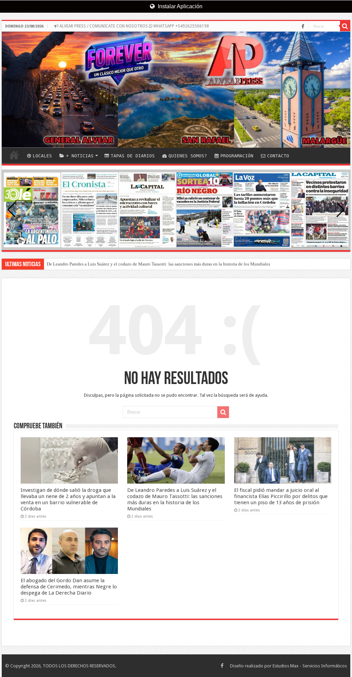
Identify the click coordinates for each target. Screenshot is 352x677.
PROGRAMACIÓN (236, 155)
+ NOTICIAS (80, 155)
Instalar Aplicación (179, 6)
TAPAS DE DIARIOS (133, 155)
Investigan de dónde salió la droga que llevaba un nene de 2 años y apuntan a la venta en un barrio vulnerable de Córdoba (68, 499)
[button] (340, 209)
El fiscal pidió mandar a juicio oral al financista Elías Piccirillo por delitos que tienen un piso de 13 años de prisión (281, 496)
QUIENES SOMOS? (187, 155)
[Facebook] (303, 26)
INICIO (14, 155)
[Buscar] (345, 26)
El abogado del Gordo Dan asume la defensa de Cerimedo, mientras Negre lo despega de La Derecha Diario (69, 586)
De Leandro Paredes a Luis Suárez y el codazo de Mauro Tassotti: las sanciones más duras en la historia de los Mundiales (158, 264)
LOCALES (42, 155)
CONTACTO (278, 155)
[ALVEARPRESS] (176, 90)
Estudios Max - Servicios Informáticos (310, 665)
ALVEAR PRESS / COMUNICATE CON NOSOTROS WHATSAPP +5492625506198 (133, 26)
